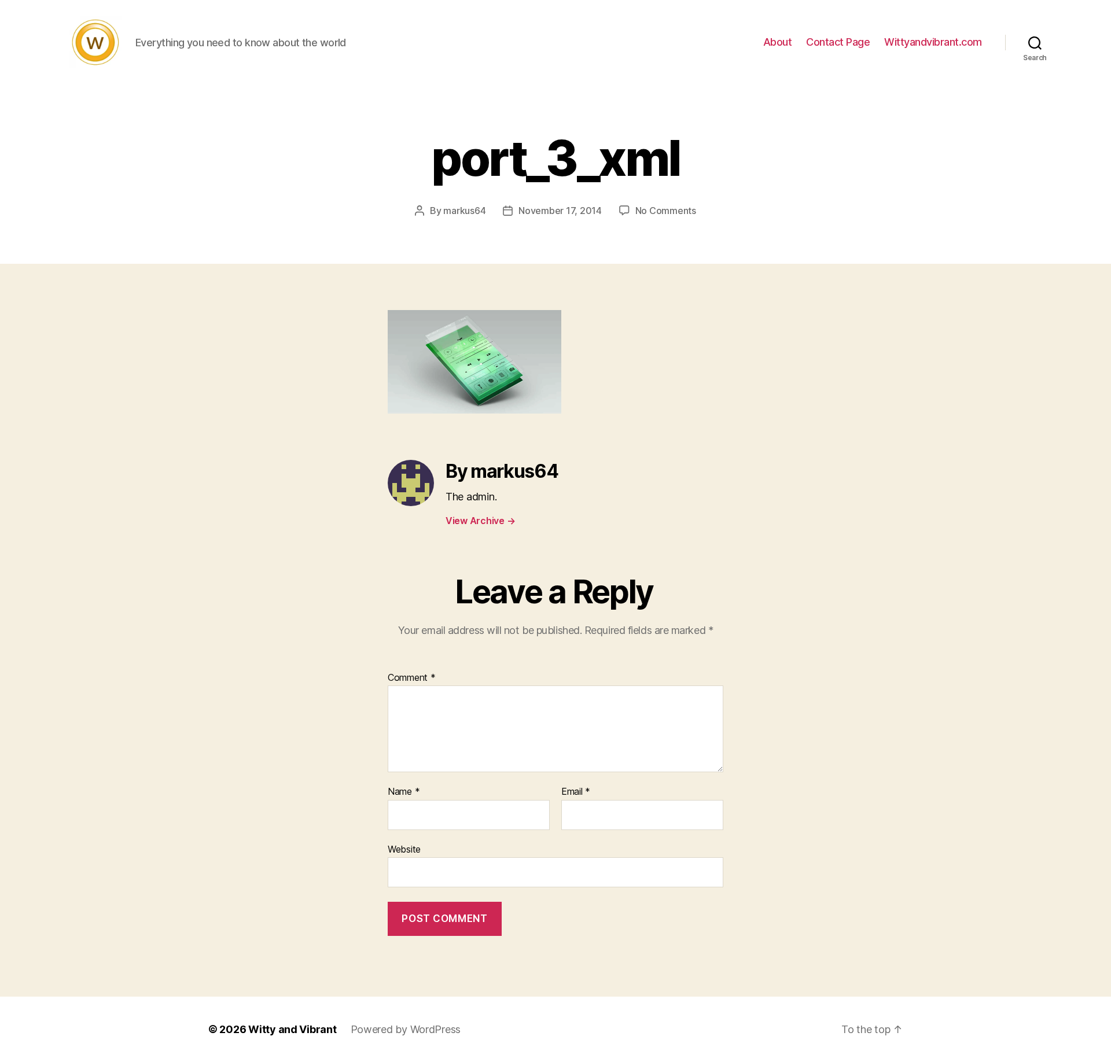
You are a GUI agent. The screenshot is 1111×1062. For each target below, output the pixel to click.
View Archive (480, 520)
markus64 (464, 210)
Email (575, 792)
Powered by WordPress (406, 1029)
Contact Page (838, 42)
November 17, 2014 (559, 210)
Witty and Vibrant (292, 1029)
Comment (412, 678)
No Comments (665, 210)
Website (404, 848)
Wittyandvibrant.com (933, 42)
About (777, 42)
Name (404, 792)
